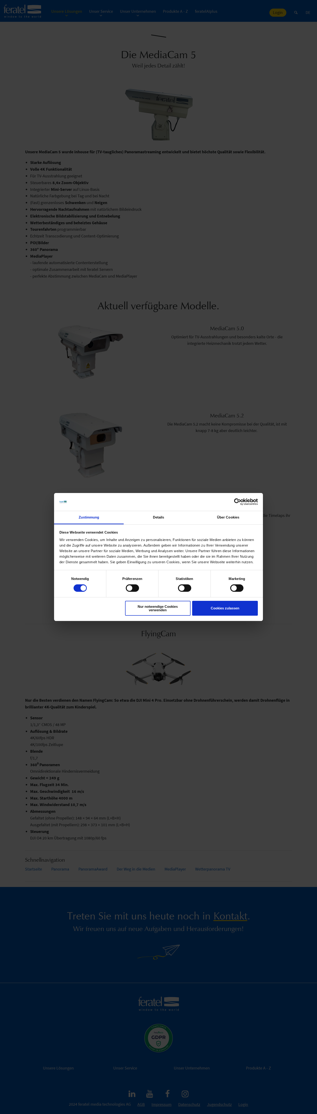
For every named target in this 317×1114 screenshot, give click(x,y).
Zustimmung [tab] (89, 517)
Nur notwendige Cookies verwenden (158, 608)
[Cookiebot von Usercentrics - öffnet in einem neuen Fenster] (237, 501)
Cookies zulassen (225, 608)
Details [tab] (158, 517)
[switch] (132, 588)
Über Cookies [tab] (228, 517)
